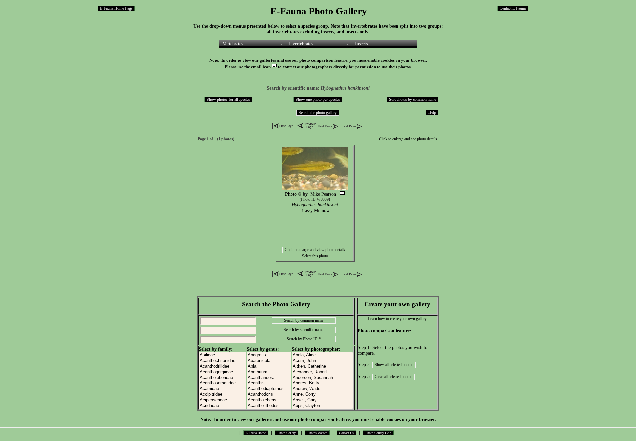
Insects (361, 43)
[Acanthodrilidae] (222, 366)
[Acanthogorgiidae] (222, 372)
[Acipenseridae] (222, 400)
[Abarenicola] (269, 361)
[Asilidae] (222, 355)
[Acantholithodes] (269, 406)
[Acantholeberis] (269, 400)
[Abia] (269, 366)
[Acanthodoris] (269, 394)
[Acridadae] (222, 406)
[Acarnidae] (222, 389)
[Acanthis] (269, 383)
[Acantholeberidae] (222, 378)
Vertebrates (233, 43)
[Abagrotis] (269, 355)
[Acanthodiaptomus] (269, 389)
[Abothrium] (269, 372)
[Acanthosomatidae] (222, 383)
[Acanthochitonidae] (222, 361)
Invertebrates (301, 43)
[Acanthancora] (269, 378)
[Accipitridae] (222, 394)
